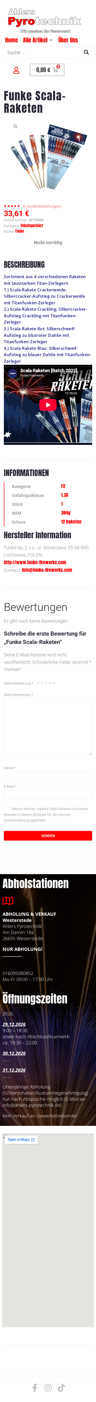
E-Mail (10, 786)
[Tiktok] (61, 1388)
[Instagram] (48, 1388)
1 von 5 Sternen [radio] (38, 683)
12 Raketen (71, 521)
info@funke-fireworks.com (47, 569)
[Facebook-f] (35, 1388)
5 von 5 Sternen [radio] (53, 683)
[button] (51, 40)
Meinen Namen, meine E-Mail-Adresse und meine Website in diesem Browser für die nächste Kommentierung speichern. (46, 814)
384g (65, 512)
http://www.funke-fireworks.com (35, 562)
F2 (63, 486)
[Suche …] (48, 52)
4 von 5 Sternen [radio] (49, 683)
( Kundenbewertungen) (42, 206)
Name (10, 768)
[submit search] (86, 52)
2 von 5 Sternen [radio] (42, 683)
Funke (19, 231)
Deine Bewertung (18, 683)
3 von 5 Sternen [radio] (46, 683)
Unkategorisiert (32, 225)
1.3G (64, 495)
